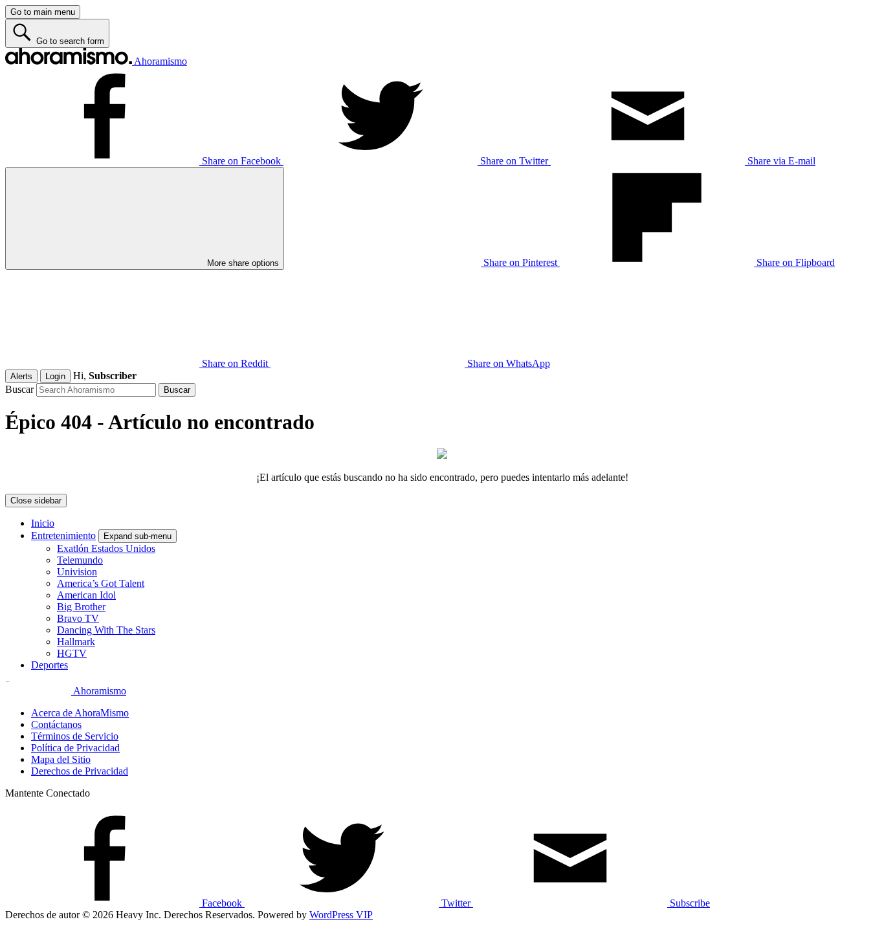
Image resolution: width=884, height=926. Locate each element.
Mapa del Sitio (61, 759)
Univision (77, 571)
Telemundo (80, 560)
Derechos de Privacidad (79, 771)
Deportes (49, 664)
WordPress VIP (341, 914)
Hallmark (76, 641)
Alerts (21, 376)
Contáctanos (56, 724)
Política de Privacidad (75, 747)
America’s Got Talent (100, 583)
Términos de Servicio (74, 736)
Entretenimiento (63, 535)
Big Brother (81, 606)
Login (55, 376)
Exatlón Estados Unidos (106, 548)
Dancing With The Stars (106, 629)
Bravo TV (78, 618)
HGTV (72, 653)
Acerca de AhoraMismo (80, 712)
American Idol (86, 595)
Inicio (42, 523)
